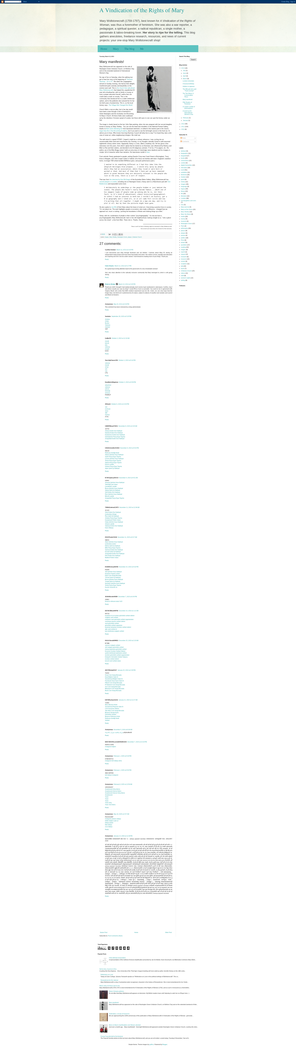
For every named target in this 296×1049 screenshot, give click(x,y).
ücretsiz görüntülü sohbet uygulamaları (117, 655)
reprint (183, 252)
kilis (106, 345)
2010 (183, 129)
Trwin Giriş (108, 803)
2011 (183, 126)
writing (183, 280)
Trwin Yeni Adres (110, 804)
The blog (129, 49)
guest (182, 179)
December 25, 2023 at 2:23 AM (128, 640)
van (106, 371)
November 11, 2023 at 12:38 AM (129, 507)
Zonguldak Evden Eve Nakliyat (114, 438)
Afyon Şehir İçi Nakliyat (112, 468)
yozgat (107, 349)
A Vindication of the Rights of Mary (141, 10)
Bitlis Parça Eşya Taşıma (112, 548)
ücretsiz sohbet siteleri (112, 659)
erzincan (107, 409)
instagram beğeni (110, 746)
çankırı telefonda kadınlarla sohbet (116, 653)
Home (103, 49)
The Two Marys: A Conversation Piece (188, 95)
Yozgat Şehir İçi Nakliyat (112, 581)
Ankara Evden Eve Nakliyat (113, 431)
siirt (106, 369)
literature (184, 196)
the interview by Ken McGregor (120, 179)
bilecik (107, 343)
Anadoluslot (109, 795)
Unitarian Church (137, 237)
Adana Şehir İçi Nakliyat (112, 490)
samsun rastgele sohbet (112, 645)
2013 (183, 68)
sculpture (184, 264)
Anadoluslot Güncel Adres (113, 791)
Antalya (107, 319)
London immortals (188, 81)
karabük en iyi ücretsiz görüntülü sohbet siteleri (119, 615)
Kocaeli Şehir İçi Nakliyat (113, 551)
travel (182, 268)
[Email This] (113, 234)
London (183, 198)
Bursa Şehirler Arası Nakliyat (114, 488)
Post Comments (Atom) (115, 936)
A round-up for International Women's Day (188, 112)
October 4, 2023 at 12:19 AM (121, 338)
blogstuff (183, 156)
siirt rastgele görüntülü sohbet (114, 647)
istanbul (107, 327)
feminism (184, 175)
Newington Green (122, 237)
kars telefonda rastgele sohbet (114, 631)
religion (183, 249)
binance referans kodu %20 (113, 601)
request (183, 254)
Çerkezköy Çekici (110, 544)
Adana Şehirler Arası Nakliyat (114, 455)
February (186, 118)
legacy (183, 189)
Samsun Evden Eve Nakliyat (114, 550)
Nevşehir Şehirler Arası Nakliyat (115, 583)
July (184, 70)
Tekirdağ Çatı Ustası (111, 484)
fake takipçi (108, 825)
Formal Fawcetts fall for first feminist (112, 1036)
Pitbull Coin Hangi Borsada (113, 683)
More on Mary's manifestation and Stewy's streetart (125, 1025)
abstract (183, 151)
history (183, 182)
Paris (182, 226)
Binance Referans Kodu (112, 716)
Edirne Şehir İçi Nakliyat (112, 546)
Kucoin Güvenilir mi (111, 587)
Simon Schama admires (116, 991)
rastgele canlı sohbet (111, 617)
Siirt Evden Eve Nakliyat (112, 492)
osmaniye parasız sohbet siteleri (115, 621)
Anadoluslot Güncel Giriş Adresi (115, 793)
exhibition (184, 172)
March (185, 78)
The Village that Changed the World (120, 105)
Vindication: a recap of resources (119, 1014)
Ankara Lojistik (109, 524)
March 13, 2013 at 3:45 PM (127, 284)
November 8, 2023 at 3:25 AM (128, 426)
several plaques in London (108, 182)
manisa (107, 415)
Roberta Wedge (110, 284)
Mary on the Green (187, 209)
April (184, 76)
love (182, 205)
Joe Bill (113, 207)
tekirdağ (107, 391)
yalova (107, 389)
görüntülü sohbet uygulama (113, 625)
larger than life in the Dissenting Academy (113, 131)
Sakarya (107, 325)
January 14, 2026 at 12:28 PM (123, 836)
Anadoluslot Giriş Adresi (112, 789)
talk (182, 266)
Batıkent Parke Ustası (111, 557)
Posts (184, 138)
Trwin (106, 797)
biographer (184, 153)
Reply (107, 259)
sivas (106, 411)
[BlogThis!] (115, 234)
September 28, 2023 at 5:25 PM (121, 316)
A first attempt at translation (117, 958)
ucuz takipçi (108, 826)
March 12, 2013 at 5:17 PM (123, 266)
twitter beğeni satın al (111, 821)
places (183, 230)
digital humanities (186, 165)
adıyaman (108, 385)
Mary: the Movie (186, 214)
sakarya (107, 347)
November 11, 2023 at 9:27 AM (127, 537)
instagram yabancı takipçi (113, 819)
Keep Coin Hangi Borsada (113, 675)
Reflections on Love (107, 974)
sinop (106, 367)
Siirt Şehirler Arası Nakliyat (113, 572)
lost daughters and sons (188, 200)
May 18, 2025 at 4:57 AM (121, 814)
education (184, 167)
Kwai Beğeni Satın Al (111, 677)
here (148, 152)
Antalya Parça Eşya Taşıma (113, 518)
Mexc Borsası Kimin (111, 705)
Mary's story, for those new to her (109, 986)
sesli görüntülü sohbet (112, 623)
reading (183, 247)
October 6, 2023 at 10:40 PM (120, 404)
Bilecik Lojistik (109, 496)
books (183, 158)
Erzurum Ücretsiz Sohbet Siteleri (115, 651)
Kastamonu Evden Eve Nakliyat (115, 435)
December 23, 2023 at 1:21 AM (128, 611)
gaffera (151, 1044)
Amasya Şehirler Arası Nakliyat (114, 482)
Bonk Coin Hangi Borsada (113, 690)
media (183, 216)
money (183, 219)
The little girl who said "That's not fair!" (189, 90)
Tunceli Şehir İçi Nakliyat (112, 577)
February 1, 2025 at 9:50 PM (122, 770)
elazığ (107, 341)
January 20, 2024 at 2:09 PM (127, 670)
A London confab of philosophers (189, 107)
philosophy (184, 228)
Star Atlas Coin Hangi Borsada (114, 710)
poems (183, 235)
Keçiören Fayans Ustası (112, 573)
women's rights (185, 278)
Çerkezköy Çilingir (111, 514)
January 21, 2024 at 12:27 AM (128, 700)
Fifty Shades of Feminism (187, 103)
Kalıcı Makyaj (109, 528)
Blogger (164, 1044)
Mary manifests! (188, 99)
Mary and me (185, 207)
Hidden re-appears (189, 86)
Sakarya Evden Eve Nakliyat (114, 526)
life (182, 193)
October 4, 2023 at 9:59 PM (127, 382)
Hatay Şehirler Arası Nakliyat (114, 522)
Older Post (168, 932)
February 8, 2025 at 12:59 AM (123, 784)
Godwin (183, 177)
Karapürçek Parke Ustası (113, 520)
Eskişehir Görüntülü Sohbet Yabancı (116, 657)
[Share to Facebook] (120, 234)
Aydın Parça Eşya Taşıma (113, 456)
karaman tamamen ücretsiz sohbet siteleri (118, 627)
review (183, 261)
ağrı (106, 413)
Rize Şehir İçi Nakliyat (112, 516)
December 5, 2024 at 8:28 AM (123, 729)
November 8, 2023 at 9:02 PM (129, 448)
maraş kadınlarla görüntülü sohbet (115, 649)
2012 (183, 124)
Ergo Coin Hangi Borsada (113, 575)
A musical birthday (188, 84)
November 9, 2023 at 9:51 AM (128, 478)
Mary (116, 49)
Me (142, 49)
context (183, 163)
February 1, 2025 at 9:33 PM (122, 756)
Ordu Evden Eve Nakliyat (113, 512)
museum (183, 221)
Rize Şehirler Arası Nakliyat (113, 494)
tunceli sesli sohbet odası (113, 661)
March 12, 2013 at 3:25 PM (124, 250)
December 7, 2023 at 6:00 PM (127, 596)
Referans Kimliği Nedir (112, 453)
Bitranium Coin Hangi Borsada (114, 688)
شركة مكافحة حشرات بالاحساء (114, 732)
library (183, 191)
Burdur (107, 323)
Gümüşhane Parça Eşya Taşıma (115, 437)
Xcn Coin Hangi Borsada (113, 687)
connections (185, 160)
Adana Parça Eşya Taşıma (113, 462)
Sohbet (107, 720)
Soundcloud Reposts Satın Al (114, 706)
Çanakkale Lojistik (111, 486)
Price (182, 240)
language (184, 186)
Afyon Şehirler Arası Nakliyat (114, 542)
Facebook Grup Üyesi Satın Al (114, 681)
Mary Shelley (113, 237)
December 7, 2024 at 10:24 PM (137, 742)
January (185, 120)
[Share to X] (117, 234)
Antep (107, 321)
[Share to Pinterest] (122, 234)
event (182, 170)
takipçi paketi (109, 823)
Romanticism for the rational (109, 980)
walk (182, 275)
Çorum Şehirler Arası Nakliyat (114, 458)
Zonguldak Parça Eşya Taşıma (114, 498)
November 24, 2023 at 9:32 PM (128, 567)
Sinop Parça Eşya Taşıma (113, 460)
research (184, 257)
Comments (185, 141)
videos (183, 273)
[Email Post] (109, 234)
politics (183, 238)
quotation (184, 245)
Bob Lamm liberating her (114, 129)
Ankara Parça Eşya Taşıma (113, 466)
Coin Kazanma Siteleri (112, 708)
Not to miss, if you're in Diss (108, 969)
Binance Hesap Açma (112, 712)
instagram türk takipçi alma (113, 761)
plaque (130, 237)
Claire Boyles (109, 266)
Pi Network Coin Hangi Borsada (115, 685)
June (184, 73)
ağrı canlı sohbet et (111, 629)
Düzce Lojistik (109, 464)
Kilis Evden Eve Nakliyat (112, 555)
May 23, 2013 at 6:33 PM (121, 304)
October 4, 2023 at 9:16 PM (127, 360)
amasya (107, 393)
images (107, 237)
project (183, 242)
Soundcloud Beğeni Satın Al (114, 679)
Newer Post (103, 932)
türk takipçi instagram (111, 775)
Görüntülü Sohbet (110, 714)
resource (184, 259)
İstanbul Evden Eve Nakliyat (114, 433)
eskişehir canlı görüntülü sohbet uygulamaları (119, 619)
